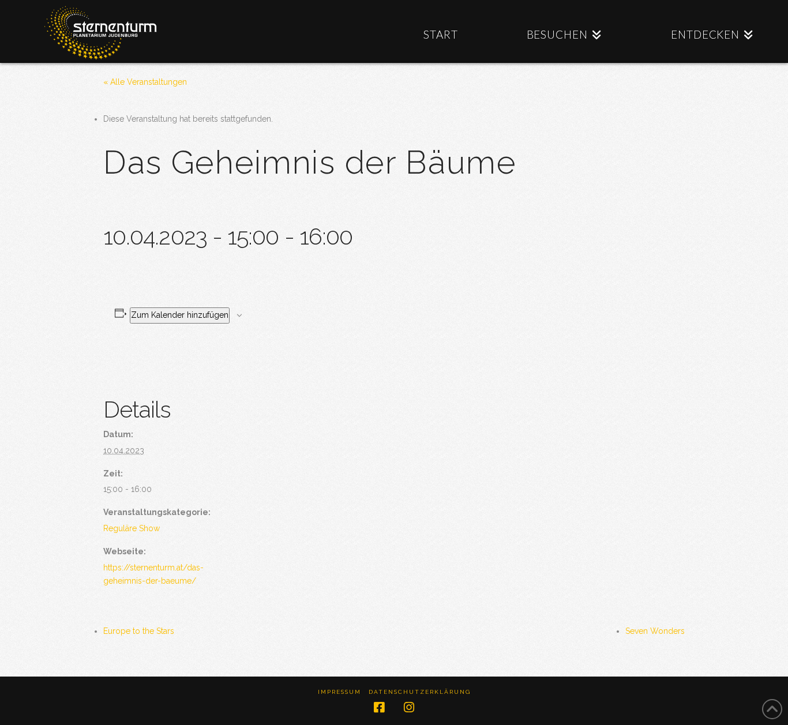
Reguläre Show (131, 528)
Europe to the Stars (138, 631)
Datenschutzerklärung (420, 692)
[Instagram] (409, 707)
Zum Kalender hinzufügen (179, 315)
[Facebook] (379, 707)
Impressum (339, 692)
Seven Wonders (655, 631)
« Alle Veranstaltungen (145, 82)
